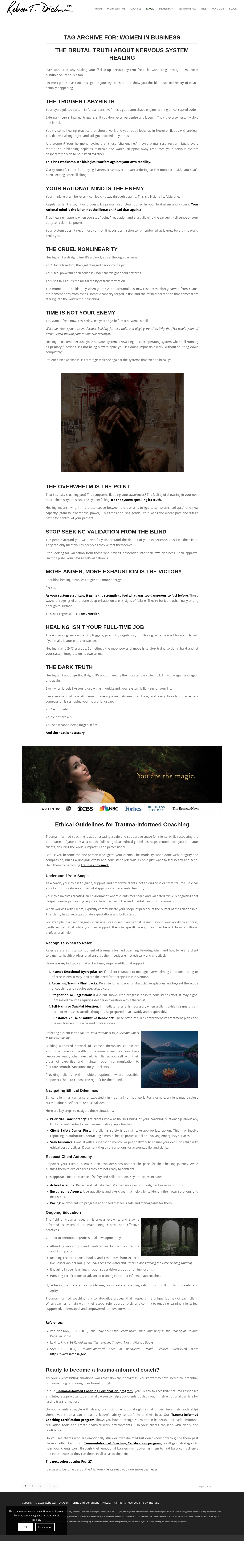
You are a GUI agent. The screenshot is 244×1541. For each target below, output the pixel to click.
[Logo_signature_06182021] (40, 8)
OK (25, 1527)
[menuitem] (98, 8)
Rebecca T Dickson (57, 1502)
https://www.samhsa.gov (68, 1354)
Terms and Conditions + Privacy (91, 1502)
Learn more (45, 1527)
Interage (153, 1502)
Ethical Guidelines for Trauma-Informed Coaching (122, 824)
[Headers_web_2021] (122, 781)
